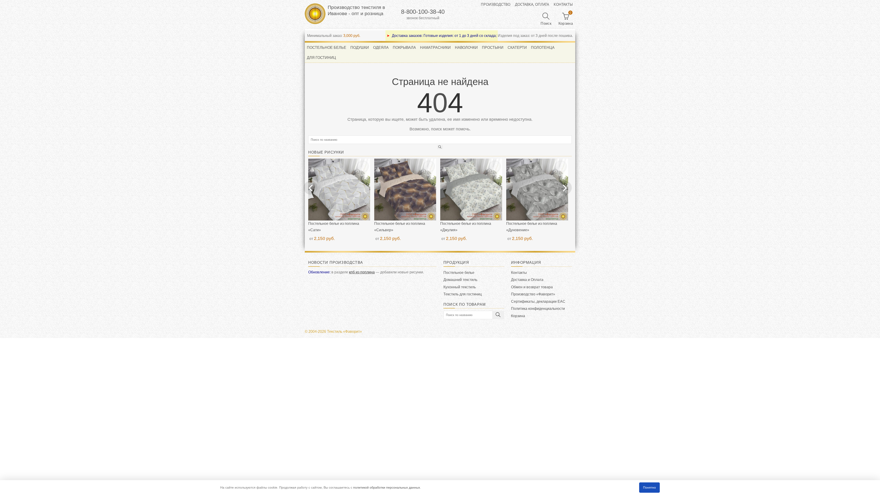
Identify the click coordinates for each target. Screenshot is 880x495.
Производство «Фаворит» (533, 294)
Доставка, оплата (532, 4)
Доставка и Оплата (527, 280)
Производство (495, 4)
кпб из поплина (362, 272)
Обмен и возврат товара (532, 287)
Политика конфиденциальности (538, 309)
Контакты (563, 4)
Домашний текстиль (460, 280)
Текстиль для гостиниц (462, 294)
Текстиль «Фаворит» (344, 331)
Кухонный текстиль (459, 287)
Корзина (518, 316)
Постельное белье (458, 273)
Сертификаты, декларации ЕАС (538, 301)
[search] (440, 147)
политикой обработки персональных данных (386, 487)
